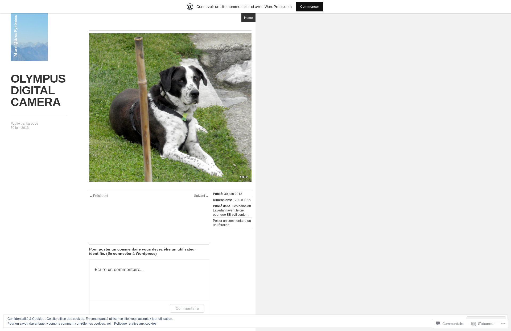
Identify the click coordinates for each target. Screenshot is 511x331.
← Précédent (98, 196)
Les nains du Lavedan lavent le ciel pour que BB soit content (232, 210)
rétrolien (223, 225)
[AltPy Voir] (29, 37)
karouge (32, 123)
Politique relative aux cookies (135, 323)
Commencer (309, 7)
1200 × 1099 (242, 200)
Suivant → (201, 196)
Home (248, 18)
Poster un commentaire (229, 221)
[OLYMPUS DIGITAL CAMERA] (170, 181)
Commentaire (187, 308)
